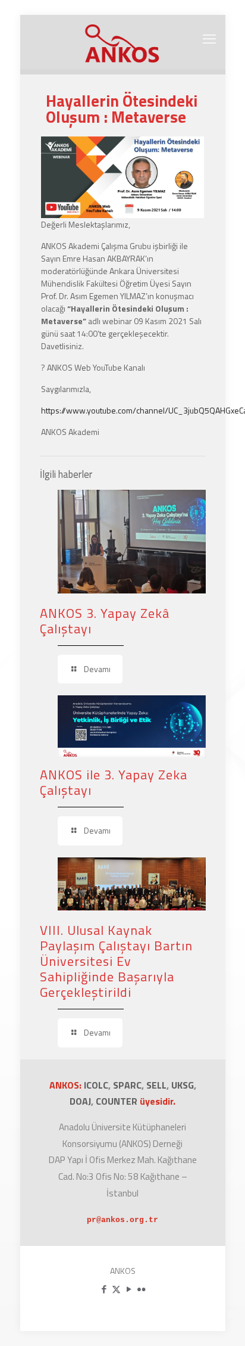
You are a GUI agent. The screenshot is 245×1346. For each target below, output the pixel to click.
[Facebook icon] (103, 1289)
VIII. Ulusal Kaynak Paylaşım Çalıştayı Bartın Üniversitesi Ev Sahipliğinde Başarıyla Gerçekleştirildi (116, 961)
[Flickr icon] (141, 1289)
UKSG (182, 1085)
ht (44, 410)
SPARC (127, 1085)
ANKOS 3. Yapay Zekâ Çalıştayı (104, 621)
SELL (156, 1085)
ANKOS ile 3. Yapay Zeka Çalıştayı (113, 782)
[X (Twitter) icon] (116, 1289)
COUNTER (118, 1101)
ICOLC (96, 1085)
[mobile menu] (209, 39)
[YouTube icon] (128, 1289)
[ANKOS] (123, 42)
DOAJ (80, 1101)
